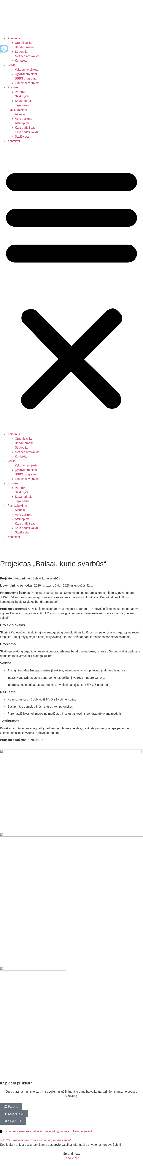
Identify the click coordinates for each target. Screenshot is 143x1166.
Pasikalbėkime (17, 109)
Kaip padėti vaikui (27, 132)
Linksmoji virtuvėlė (27, 83)
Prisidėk (12, 87)
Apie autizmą (23, 118)
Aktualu (20, 114)
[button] (71, 287)
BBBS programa (25, 78)
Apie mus (13, 38)
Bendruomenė (24, 47)
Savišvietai (22, 136)
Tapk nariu (22, 105)
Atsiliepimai (22, 123)
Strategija (21, 51)
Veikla (11, 65)
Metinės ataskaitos (27, 56)
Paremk (20, 91)
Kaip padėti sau (25, 127)
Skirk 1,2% (22, 96)
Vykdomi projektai (26, 69)
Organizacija (23, 42)
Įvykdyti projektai (26, 74)
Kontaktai (21, 60)
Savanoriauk (23, 100)
